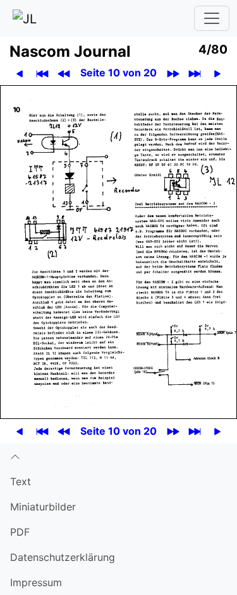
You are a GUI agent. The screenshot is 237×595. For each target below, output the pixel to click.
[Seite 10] (118, 251)
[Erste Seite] (42, 73)
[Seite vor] (217, 73)
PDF (20, 532)
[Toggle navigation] (211, 18)
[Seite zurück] (19, 73)
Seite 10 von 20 (118, 72)
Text (20, 481)
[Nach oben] (118, 456)
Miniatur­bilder (43, 506)
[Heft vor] (173, 73)
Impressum (36, 582)
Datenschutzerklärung (62, 557)
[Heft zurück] (64, 73)
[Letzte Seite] (195, 73)
